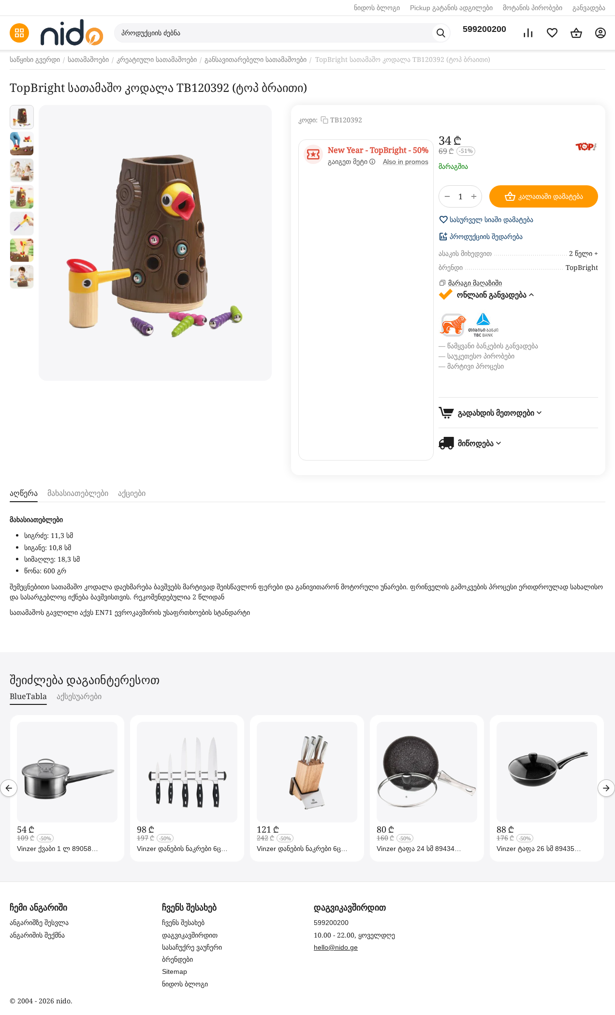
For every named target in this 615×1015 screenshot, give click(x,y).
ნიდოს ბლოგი (377, 8)
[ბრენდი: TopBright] (586, 146)
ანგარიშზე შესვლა (39, 922)
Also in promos (405, 161)
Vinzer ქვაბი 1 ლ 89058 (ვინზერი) (54, 848)
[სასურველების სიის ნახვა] (552, 33)
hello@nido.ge (336, 947)
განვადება (588, 8)
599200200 (484, 29)
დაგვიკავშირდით (190, 935)
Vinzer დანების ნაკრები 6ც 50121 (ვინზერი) (299, 848)
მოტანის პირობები (532, 8)
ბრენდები (177, 959)
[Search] (441, 33)
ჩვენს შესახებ (183, 922)
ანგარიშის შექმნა (37, 935)
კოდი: (308, 119)
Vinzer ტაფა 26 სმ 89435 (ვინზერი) (535, 848)
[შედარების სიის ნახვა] (528, 33)
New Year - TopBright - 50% (378, 150)
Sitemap (174, 971)
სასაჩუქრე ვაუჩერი (192, 947)
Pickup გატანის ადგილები (451, 8)
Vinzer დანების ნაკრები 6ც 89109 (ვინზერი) (179, 848)
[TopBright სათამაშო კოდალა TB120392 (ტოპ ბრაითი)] (155, 243)
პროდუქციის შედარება (486, 236)
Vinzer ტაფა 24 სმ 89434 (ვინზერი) (415, 848)
